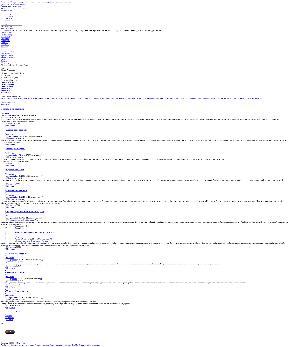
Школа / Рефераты (8, 57)
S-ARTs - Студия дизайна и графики (86, 345)
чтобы (247, 98)
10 (19, 312)
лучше (85, 98)
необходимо (110, 98)
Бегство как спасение (16, 190)
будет (20, 98)
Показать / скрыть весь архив (12, 96)
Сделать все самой (15, 169)
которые (64, 98)
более (8, 98)
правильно (158, 98)
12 (23, 312)
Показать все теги (8, 102)
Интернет (4, 49)
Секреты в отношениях (12, 109)
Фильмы (4, 61)
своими (200, 98)
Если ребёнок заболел (17, 291)
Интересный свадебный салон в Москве (34, 232)
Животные (5, 45)
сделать (206, 98)
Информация (6, 53)
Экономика (5, 41)
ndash (3, 98)
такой (229, 98)
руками (193, 98)
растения (185, 98)
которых (79, 98)
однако (133, 98)
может (96, 98)
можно (102, 98)
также (223, 98)
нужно (127, 98)
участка (241, 98)
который (71, 98)
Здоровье (4, 47)
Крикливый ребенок (16, 130)
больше (14, 98)
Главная (4, 4)
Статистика (9, 20)
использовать (50, 98)
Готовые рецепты (7, 51)
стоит (218, 98)
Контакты (21, 4)
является (258, 98)
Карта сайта (12, 4)
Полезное (4, 43)
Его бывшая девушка (16, 253)
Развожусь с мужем (15, 148)
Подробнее (10, 125)
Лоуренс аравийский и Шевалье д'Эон (25, 211)
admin (9, 115)
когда (58, 98)
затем (35, 98)
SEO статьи (5, 37)
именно (41, 98)
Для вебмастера (7, 35)
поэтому (150, 98)
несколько (120, 98)
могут (91, 98)
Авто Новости (6, 33)
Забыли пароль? (7, 10)
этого (252, 98)
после (144, 98)
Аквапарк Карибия (16, 272)
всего (30, 98)
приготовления (169, 98)
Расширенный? (7, 26)
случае (212, 98)
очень (139, 98)
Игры (3, 59)
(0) (36, 115)
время (25, 98)
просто (179, 98)
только (234, 98)
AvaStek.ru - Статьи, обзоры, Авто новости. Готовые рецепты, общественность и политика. (36, 2)
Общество (5, 39)
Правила (8, 18)
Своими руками (7, 55)
